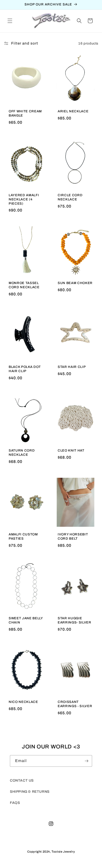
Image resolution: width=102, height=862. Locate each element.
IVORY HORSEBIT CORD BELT (73, 536)
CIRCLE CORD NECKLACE (70, 197)
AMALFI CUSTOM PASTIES (23, 536)
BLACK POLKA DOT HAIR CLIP (25, 369)
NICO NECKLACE (23, 702)
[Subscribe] (86, 761)
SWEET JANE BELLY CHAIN (26, 620)
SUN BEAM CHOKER (75, 283)
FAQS (15, 803)
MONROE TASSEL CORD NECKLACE (24, 285)
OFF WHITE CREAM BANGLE (25, 113)
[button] (9, 20)
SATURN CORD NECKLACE (22, 452)
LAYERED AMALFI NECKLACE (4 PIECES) (24, 199)
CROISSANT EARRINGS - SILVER (75, 704)
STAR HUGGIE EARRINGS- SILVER (74, 620)
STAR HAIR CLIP (72, 367)
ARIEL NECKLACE (73, 111)
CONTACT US (22, 780)
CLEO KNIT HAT (71, 450)
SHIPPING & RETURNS (30, 791)
